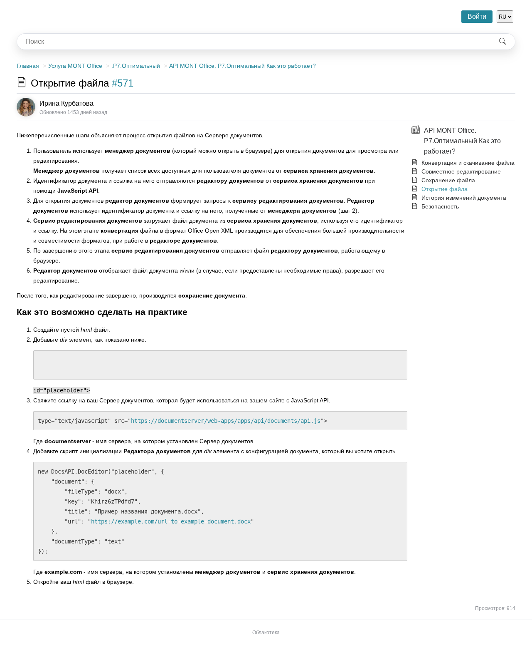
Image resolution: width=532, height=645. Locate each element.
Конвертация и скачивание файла (468, 162)
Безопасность (440, 206)
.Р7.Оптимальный (135, 65)
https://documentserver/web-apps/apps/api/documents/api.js (225, 420)
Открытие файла (444, 189)
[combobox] (253, 42)
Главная (28, 65)
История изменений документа (463, 197)
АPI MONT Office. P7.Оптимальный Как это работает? (242, 65)
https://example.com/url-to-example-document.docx (171, 521)
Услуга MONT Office (75, 65)
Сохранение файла (448, 180)
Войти (477, 16)
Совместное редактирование (461, 171)
